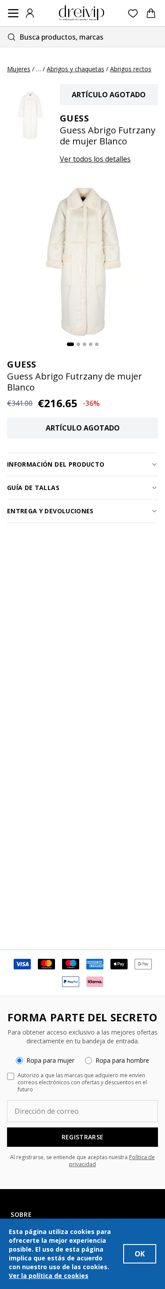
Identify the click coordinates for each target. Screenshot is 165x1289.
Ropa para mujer (50, 1060)
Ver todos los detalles (95, 159)
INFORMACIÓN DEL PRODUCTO (55, 464)
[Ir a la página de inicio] (81, 13)
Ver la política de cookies (48, 1275)
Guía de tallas (33, 487)
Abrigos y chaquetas (75, 69)
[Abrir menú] (13, 13)
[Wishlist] (133, 13)
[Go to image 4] (90, 344)
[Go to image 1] (70, 344)
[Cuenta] (30, 13)
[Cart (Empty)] (151, 13)
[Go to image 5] (97, 344)
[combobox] (82, 37)
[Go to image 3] (84, 344)
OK (140, 1254)
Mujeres (18, 69)
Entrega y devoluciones (50, 511)
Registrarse (83, 1137)
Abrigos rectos (130, 69)
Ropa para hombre (122, 1060)
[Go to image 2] (78, 344)
